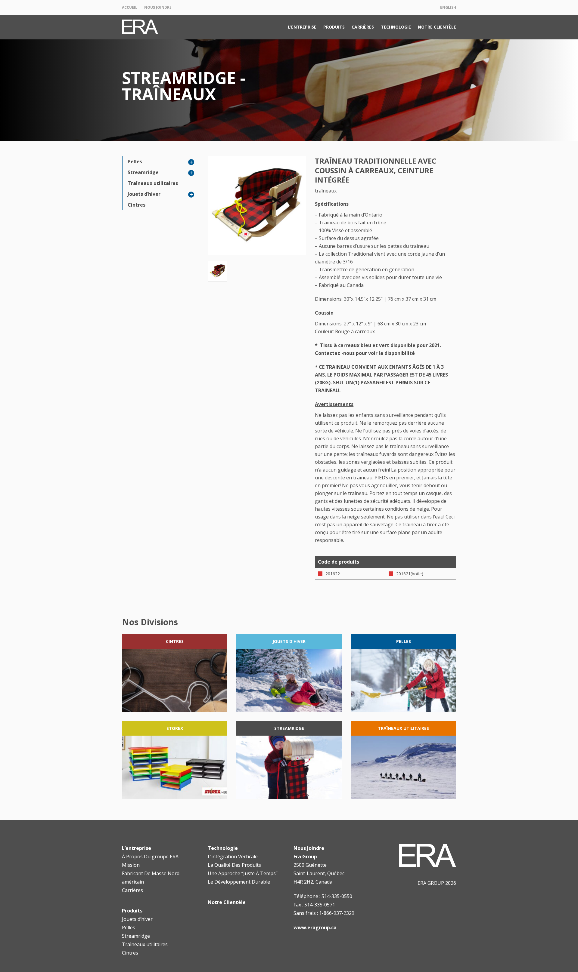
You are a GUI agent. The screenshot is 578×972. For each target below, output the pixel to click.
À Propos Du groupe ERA (150, 856)
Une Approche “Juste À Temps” (243, 873)
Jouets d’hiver (144, 194)
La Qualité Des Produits (234, 865)
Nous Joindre (158, 7)
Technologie (396, 27)
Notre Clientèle (437, 27)
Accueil (129, 7)
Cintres (136, 204)
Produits (334, 27)
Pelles (135, 161)
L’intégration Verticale (233, 856)
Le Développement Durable (239, 881)
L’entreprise (302, 27)
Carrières (363, 27)
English (448, 7)
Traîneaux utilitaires (153, 183)
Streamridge (143, 172)
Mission (131, 865)
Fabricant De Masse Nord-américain (151, 877)
